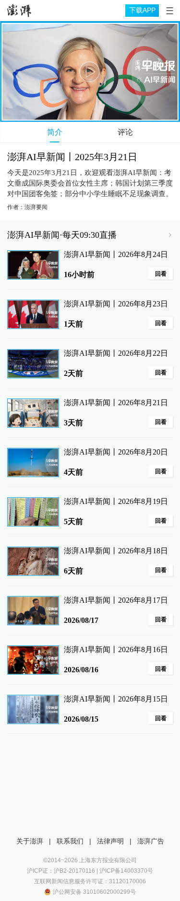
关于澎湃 (29, 841)
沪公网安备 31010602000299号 (94, 892)
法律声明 (110, 841)
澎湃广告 (150, 841)
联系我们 (70, 841)
